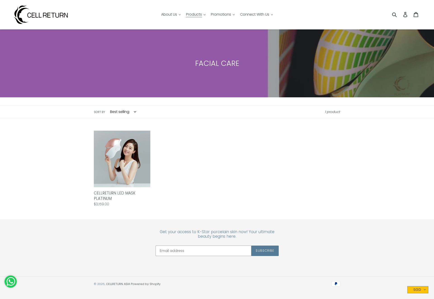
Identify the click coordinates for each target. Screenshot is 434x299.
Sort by (99, 112)
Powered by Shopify (145, 284)
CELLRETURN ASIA (118, 284)
